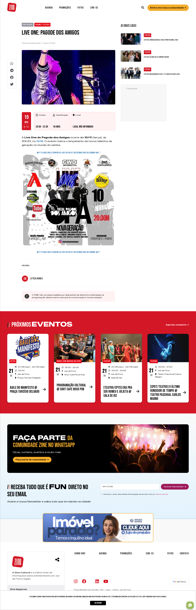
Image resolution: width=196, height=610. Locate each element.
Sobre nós (79, 553)
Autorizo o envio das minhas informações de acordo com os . (135, 494)
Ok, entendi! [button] (98, 603)
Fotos (80, 7)
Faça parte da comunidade (31, 460)
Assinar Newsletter (174, 487)
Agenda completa (176, 325)
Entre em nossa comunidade (167, 8)
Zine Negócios (18, 589)
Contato (184, 553)
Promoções (65, 7)
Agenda (49, 7)
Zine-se (94, 7)
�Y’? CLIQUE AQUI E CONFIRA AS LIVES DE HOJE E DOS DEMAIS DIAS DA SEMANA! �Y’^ (68, 152)
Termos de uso (161, 494)
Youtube (39, 141)
